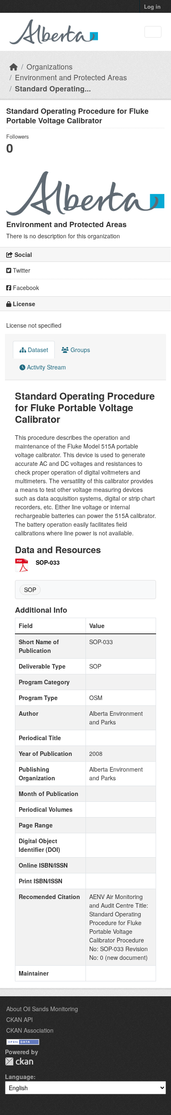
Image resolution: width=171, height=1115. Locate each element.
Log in (152, 6)
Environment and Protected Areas (71, 77)
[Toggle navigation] (152, 32)
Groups (79, 349)
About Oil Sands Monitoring (42, 1009)
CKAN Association (30, 1030)
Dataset (37, 349)
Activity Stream (45, 367)
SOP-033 (48, 562)
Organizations (50, 66)
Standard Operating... (53, 88)
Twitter (20, 270)
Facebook (25, 287)
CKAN (19, 1061)
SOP (30, 589)
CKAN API (19, 1019)
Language (19, 1076)
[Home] (14, 66)
